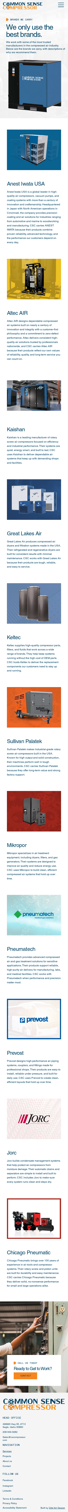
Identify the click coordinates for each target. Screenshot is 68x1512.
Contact (7, 1466)
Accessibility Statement (15, 1507)
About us (7, 1461)
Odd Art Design (57, 1508)
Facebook (8, 1480)
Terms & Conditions (13, 1499)
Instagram (8, 1486)
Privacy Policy (10, 1503)
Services (7, 1451)
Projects (7, 1456)
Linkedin (7, 1490)
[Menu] (61, 5)
